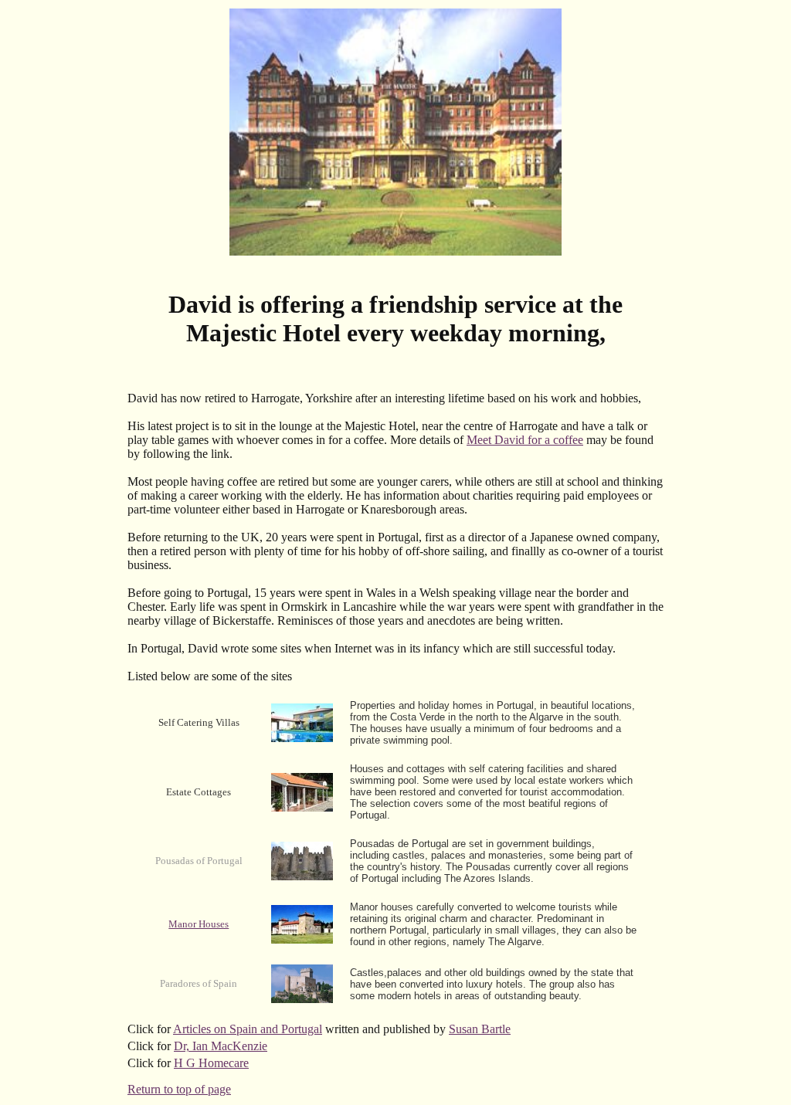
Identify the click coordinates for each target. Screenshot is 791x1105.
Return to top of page (179, 1089)
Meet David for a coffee (525, 439)
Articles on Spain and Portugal (247, 1029)
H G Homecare (211, 1062)
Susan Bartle (480, 1029)
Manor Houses (198, 924)
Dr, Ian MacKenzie (220, 1045)
